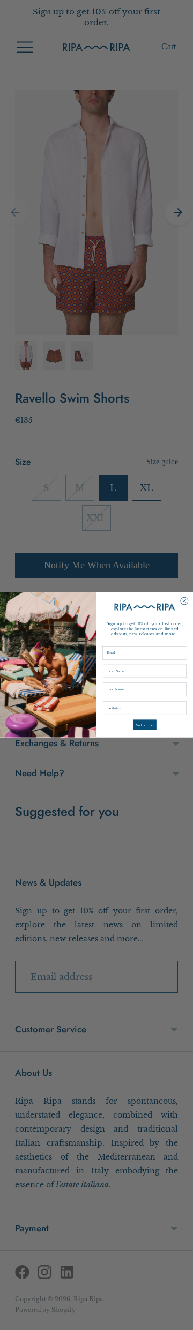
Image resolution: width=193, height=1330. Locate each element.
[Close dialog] (184, 601)
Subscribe (145, 724)
